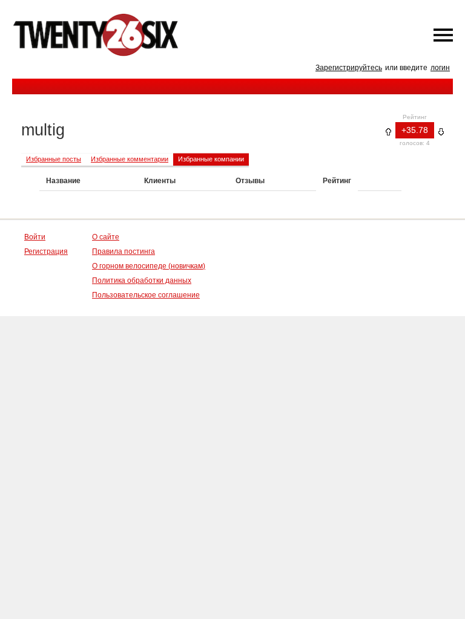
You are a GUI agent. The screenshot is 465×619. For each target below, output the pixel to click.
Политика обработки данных (141, 280)
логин (440, 67)
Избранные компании (211, 159)
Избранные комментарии (129, 159)
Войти (34, 237)
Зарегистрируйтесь (348, 67)
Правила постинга (123, 251)
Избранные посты (53, 159)
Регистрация (46, 251)
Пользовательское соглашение (146, 295)
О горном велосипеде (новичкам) (148, 266)
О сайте (105, 237)
